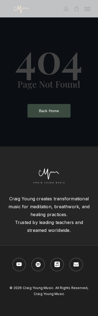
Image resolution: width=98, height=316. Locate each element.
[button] (87, 8)
